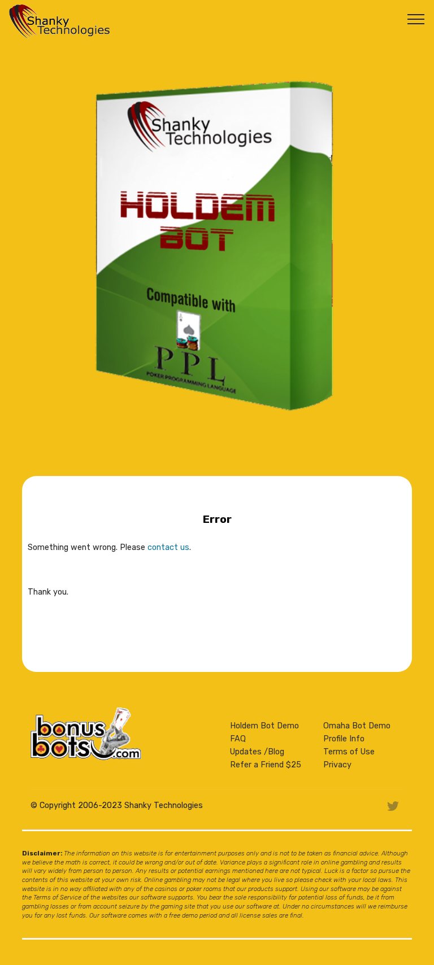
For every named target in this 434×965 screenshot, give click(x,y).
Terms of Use (349, 752)
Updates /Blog (257, 752)
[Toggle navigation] (416, 19)
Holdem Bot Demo (264, 726)
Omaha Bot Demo (356, 726)
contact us (168, 547)
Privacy (337, 765)
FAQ (238, 739)
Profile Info (343, 739)
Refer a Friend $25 (265, 765)
